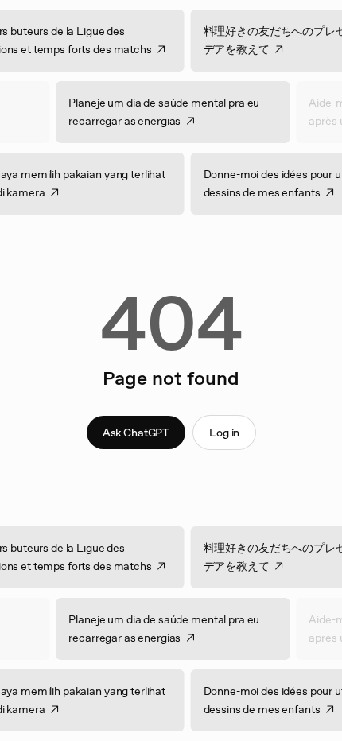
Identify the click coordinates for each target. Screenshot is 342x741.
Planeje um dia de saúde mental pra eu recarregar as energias (158, 111)
